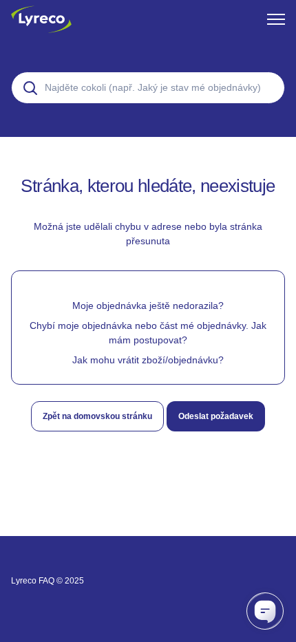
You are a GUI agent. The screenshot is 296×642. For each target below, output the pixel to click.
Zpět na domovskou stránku (97, 416)
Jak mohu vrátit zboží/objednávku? (148, 359)
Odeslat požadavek (215, 416)
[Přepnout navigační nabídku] (276, 19)
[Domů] (41, 19)
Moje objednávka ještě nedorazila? (148, 305)
